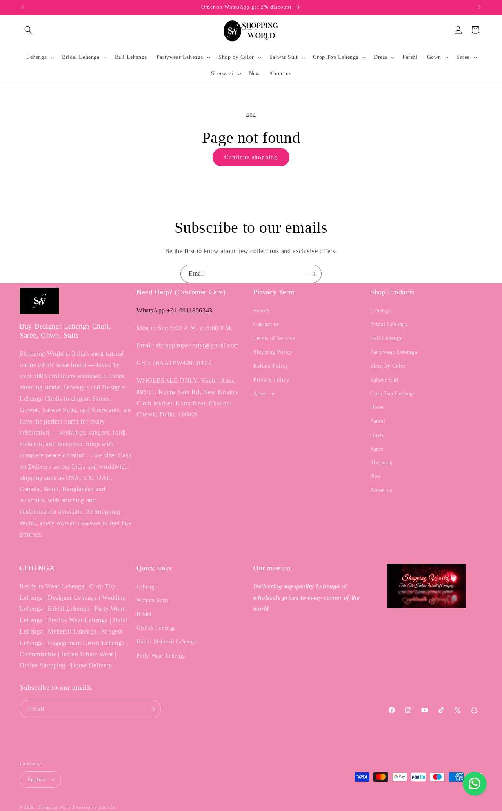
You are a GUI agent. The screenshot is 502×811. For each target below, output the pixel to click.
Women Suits (152, 600)
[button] (28, 29)
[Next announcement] (479, 7)
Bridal (144, 614)
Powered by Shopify (94, 807)
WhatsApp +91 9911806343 (174, 310)
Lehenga (380, 311)
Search (261, 311)
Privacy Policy (271, 380)
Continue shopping (251, 157)
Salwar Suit (384, 380)
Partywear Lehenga (393, 352)
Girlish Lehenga (156, 628)
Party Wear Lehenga (161, 656)
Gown (377, 435)
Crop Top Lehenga (393, 393)
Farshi (378, 421)
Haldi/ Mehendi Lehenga (166, 642)
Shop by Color (388, 366)
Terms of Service (274, 338)
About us (264, 393)
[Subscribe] (312, 274)
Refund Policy (270, 366)
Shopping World (55, 807)
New (375, 476)
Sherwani (381, 463)
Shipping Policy (273, 352)
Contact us (266, 324)
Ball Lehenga (386, 338)
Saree (377, 449)
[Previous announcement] (22, 7)
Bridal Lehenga (388, 324)
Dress (377, 407)
